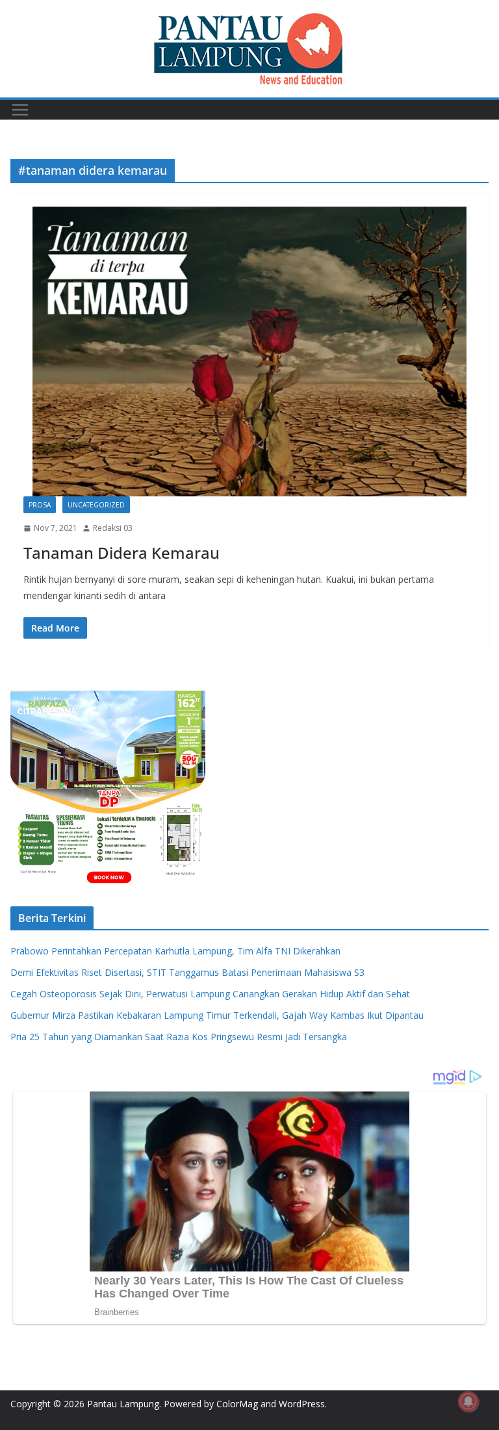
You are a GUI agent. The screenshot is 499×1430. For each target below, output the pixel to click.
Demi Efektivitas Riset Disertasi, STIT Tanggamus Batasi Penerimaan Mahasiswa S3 (187, 972)
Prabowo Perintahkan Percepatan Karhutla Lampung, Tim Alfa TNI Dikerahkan (175, 951)
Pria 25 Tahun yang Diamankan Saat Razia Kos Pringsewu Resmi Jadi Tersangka (178, 1036)
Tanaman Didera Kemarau (121, 552)
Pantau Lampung (123, 1404)
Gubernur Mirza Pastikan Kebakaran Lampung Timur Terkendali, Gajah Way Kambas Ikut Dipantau (217, 1015)
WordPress (302, 1404)
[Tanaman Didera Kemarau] (249, 351)
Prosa (40, 504)
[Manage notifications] (468, 1401)
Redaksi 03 (113, 527)
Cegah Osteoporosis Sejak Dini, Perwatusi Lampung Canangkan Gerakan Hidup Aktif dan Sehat (210, 994)
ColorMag (237, 1404)
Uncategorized (96, 504)
